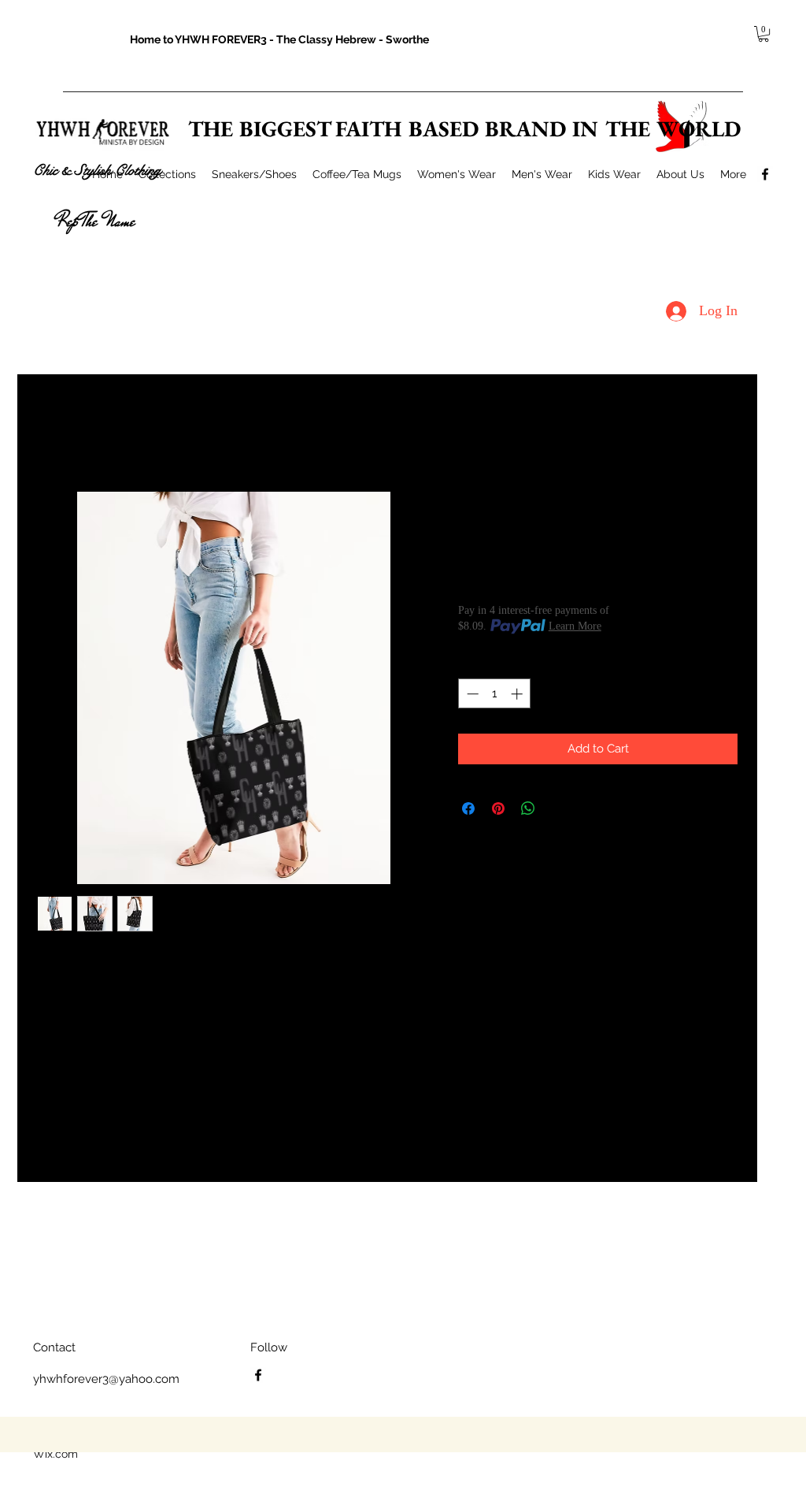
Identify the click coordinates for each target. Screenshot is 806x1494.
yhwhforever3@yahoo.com (106, 1379)
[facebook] (765, 174)
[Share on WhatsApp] (528, 808)
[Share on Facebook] (468, 808)
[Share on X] (558, 808)
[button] (763, 34)
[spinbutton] (495, 693)
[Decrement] (471, 693)
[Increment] (518, 693)
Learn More (575, 626)
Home (52, 432)
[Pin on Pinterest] (498, 808)
